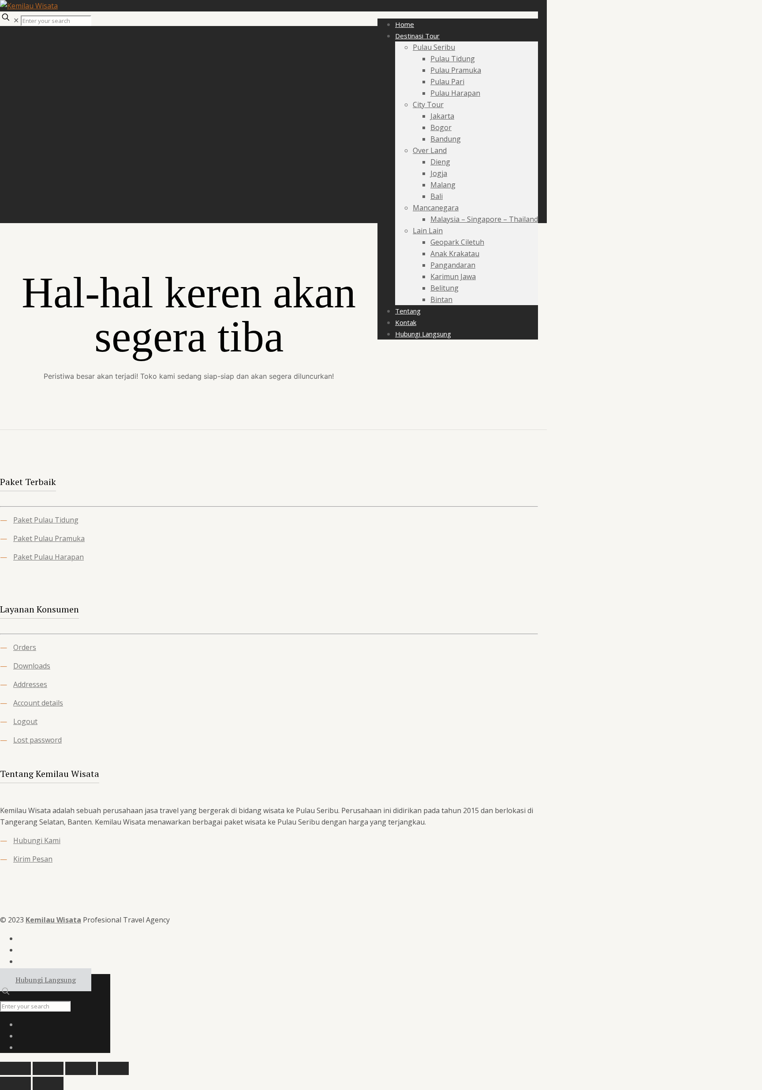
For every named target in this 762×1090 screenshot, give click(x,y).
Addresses (30, 684)
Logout (25, 721)
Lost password (37, 740)
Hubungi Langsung (45, 980)
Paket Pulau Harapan (48, 557)
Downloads (31, 666)
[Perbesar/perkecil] (15, 1068)
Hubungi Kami (36, 840)
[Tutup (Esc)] (113, 1068)
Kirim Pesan (32, 859)
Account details (38, 703)
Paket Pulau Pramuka (49, 538)
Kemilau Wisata (53, 920)
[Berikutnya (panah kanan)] (48, 1083)
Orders (24, 647)
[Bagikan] (80, 1068)
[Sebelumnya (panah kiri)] (15, 1083)
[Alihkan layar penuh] (48, 1068)
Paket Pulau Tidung (45, 520)
